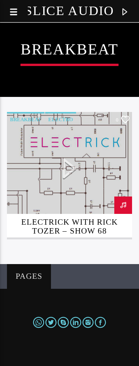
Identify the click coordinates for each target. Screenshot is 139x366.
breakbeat (25, 119)
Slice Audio (69, 10)
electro (60, 119)
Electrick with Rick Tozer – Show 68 (69, 226)
